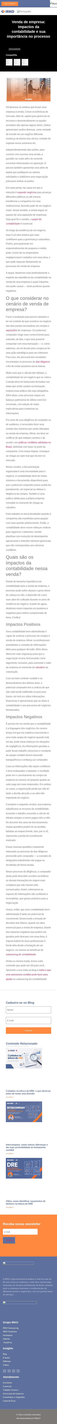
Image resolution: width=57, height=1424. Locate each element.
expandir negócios (26, 192)
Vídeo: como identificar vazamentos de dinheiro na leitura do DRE (25, 1202)
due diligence (43, 362)
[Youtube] (18, 1371)
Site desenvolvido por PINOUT (28, 1418)
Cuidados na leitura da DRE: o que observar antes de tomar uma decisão (28, 1092)
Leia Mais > (10, 1097)
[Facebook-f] (9, 1371)
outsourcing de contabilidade (21, 954)
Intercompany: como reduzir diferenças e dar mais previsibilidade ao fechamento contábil (27, 1147)
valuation (40, 667)
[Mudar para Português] (24, 11)
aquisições (11, 330)
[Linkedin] (4, 1371)
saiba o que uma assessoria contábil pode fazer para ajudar (28, 974)
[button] (9, 62)
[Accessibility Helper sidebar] (53, 3)
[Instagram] (13, 1371)
